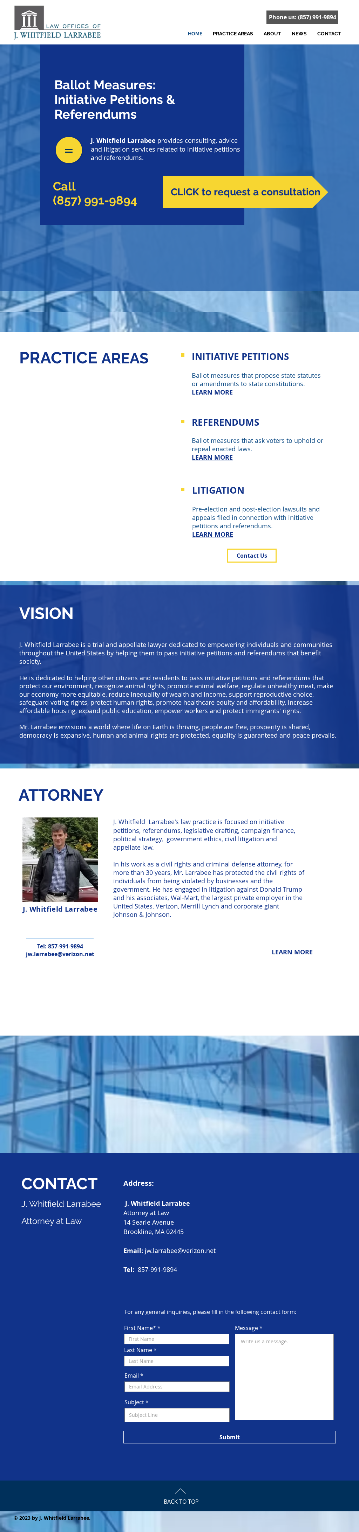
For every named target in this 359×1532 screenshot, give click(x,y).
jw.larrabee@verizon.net (60, 954)
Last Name (138, 1350)
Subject (134, 1402)
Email (131, 1375)
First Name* (140, 1328)
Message (246, 1328)
